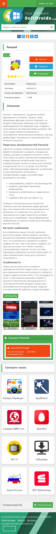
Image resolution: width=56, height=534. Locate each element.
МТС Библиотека (41, 490)
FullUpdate (42, 459)
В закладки (43, 73)
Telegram (43, 66)
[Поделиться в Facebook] (19, 36)
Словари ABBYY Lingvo (14, 428)
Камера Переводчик (14, 398)
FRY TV (14, 459)
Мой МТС (42, 428)
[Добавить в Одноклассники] (27, 36)
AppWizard (42, 398)
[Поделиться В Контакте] (36, 36)
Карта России (14, 490)
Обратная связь (8, 520)
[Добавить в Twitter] (32, 36)
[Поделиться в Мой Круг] (23, 36)
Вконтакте (31, 520)
